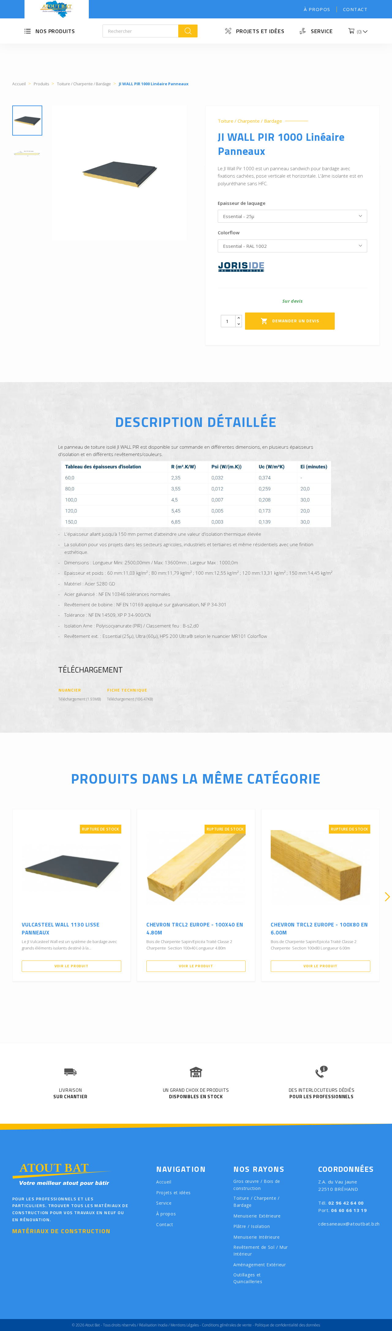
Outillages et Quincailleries (247, 1278)
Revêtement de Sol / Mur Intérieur (260, 1250)
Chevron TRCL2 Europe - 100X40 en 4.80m (194, 929)
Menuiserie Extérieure (257, 1216)
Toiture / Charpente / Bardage (250, 121)
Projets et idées (260, 31)
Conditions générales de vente (227, 1325)
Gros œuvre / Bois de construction (256, 1184)
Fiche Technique (127, 690)
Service (322, 31)
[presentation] (4, 896)
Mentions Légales (185, 1325)
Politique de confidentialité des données (287, 1325)
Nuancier (69, 690)
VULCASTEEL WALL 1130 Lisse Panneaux (61, 929)
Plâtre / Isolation (251, 1226)
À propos (317, 9)
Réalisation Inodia (153, 1325)
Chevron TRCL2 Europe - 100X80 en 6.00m (319, 929)
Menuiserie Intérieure (256, 1237)
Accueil (164, 1182)
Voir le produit (72, 966)
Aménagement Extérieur (259, 1265)
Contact (355, 9)
